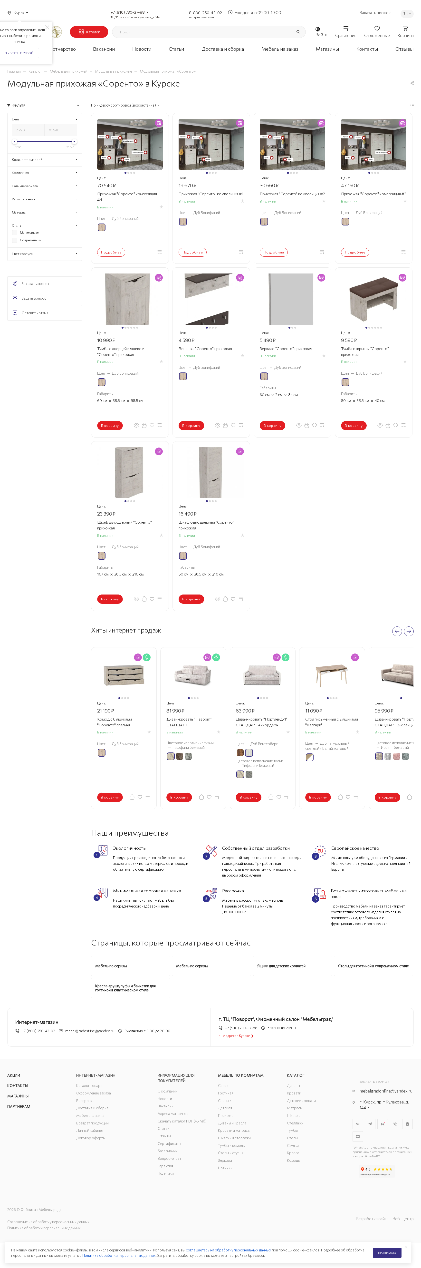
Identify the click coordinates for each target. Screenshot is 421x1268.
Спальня (225, 1100)
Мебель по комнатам (241, 1075)
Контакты (17, 1085)
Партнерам (18, 1106)
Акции (13, 1075)
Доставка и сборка (92, 1108)
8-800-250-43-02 (205, 12)
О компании (168, 1091)
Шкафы (293, 1115)
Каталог (296, 1075)
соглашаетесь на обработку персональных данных (228, 1250)
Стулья (293, 1145)
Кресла (293, 1153)
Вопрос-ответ (169, 1158)
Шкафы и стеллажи (234, 1138)
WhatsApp (407, 1124)
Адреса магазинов (173, 1113)
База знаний (168, 1151)
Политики (166, 1173)
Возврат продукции (92, 1123)
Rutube (382, 1124)
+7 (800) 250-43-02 (38, 1031)
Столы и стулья (230, 1153)
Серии (223, 1085)
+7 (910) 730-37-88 (128, 12)
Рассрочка (85, 1100)
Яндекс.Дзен (358, 1136)
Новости (165, 1098)
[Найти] (298, 32)
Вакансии (165, 1106)
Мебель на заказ (90, 1115)
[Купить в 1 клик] (144, 425)
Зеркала (225, 1160)
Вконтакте (358, 1124)
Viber (395, 1124)
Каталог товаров (90, 1085)
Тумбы (292, 1130)
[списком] (405, 105)
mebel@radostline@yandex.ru (89, 1031)
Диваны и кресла (232, 1123)
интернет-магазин (201, 17)
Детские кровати (301, 1100)
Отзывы (164, 1136)
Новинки (225, 1168)
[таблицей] (412, 105)
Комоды (293, 1160)
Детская (225, 1108)
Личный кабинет (90, 1130)
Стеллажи (295, 1123)
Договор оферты (90, 1138)
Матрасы (295, 1108)
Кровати (294, 1093)
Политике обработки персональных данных (119, 1255)
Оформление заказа (93, 1093)
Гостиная (225, 1093)
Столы (292, 1138)
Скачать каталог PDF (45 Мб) (182, 1121)
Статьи (163, 1128)
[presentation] (397, 631)
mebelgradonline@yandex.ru (386, 1090)
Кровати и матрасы (234, 1130)
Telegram (370, 1124)
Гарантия (165, 1166)
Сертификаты (169, 1143)
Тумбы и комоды (231, 1145)
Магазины (18, 1096)
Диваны (293, 1085)
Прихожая (226, 1115)
